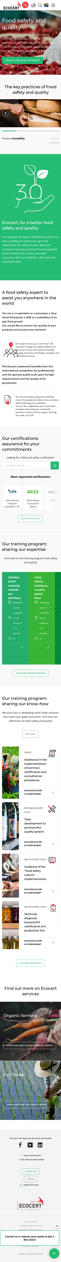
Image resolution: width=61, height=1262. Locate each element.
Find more (30, 734)
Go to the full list (30, 518)
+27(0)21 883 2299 (30, 1185)
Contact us (30, 1171)
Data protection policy (30, 1230)
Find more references (30, 963)
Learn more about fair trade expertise (26, 1104)
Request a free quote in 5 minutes (22, 60)
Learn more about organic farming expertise (30, 1045)
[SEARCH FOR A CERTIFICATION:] (54, 465)
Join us (30, 1179)
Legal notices (30, 1222)
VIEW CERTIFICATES (32, 1155)
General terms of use (30, 1226)
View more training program (30, 673)
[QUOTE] (25, 5)
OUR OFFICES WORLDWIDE (32, 1160)
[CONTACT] (33, 5)
